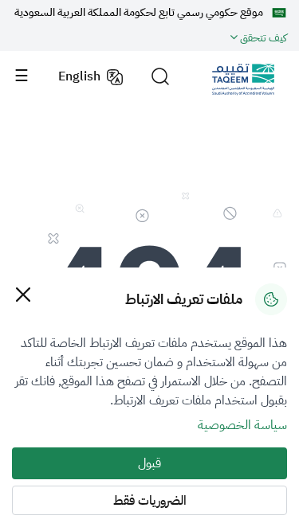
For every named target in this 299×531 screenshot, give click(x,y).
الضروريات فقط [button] (150, 500)
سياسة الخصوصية (242, 425)
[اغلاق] (22, 294)
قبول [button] (149, 463)
